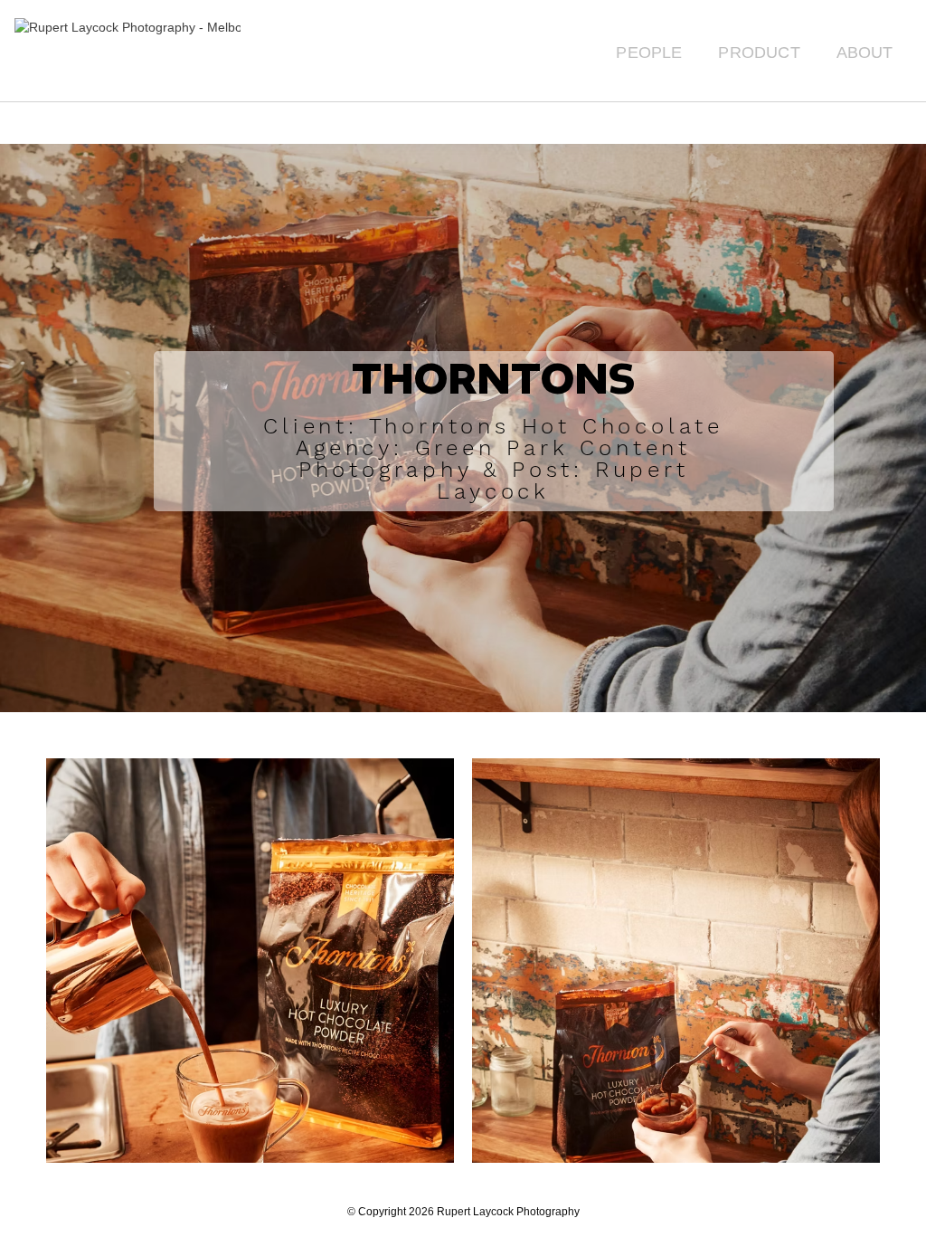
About (864, 52)
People (649, 52)
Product (758, 52)
